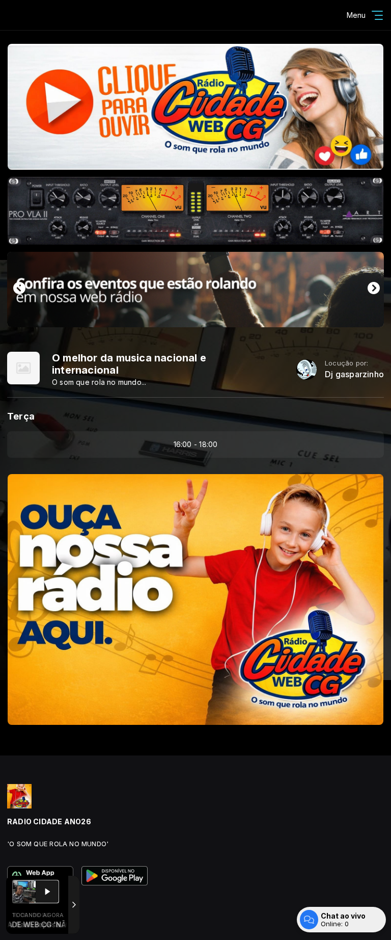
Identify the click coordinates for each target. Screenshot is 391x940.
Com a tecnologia (28, 921)
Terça (21, 416)
